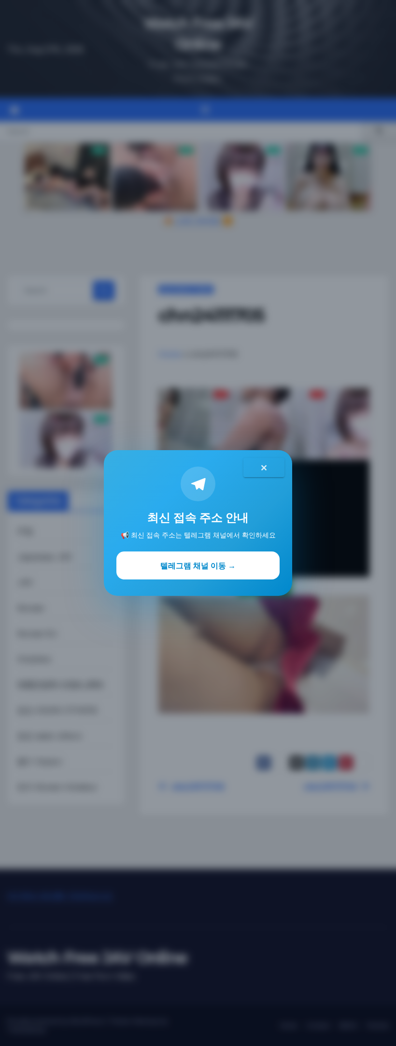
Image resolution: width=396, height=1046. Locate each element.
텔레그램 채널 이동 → (198, 565)
